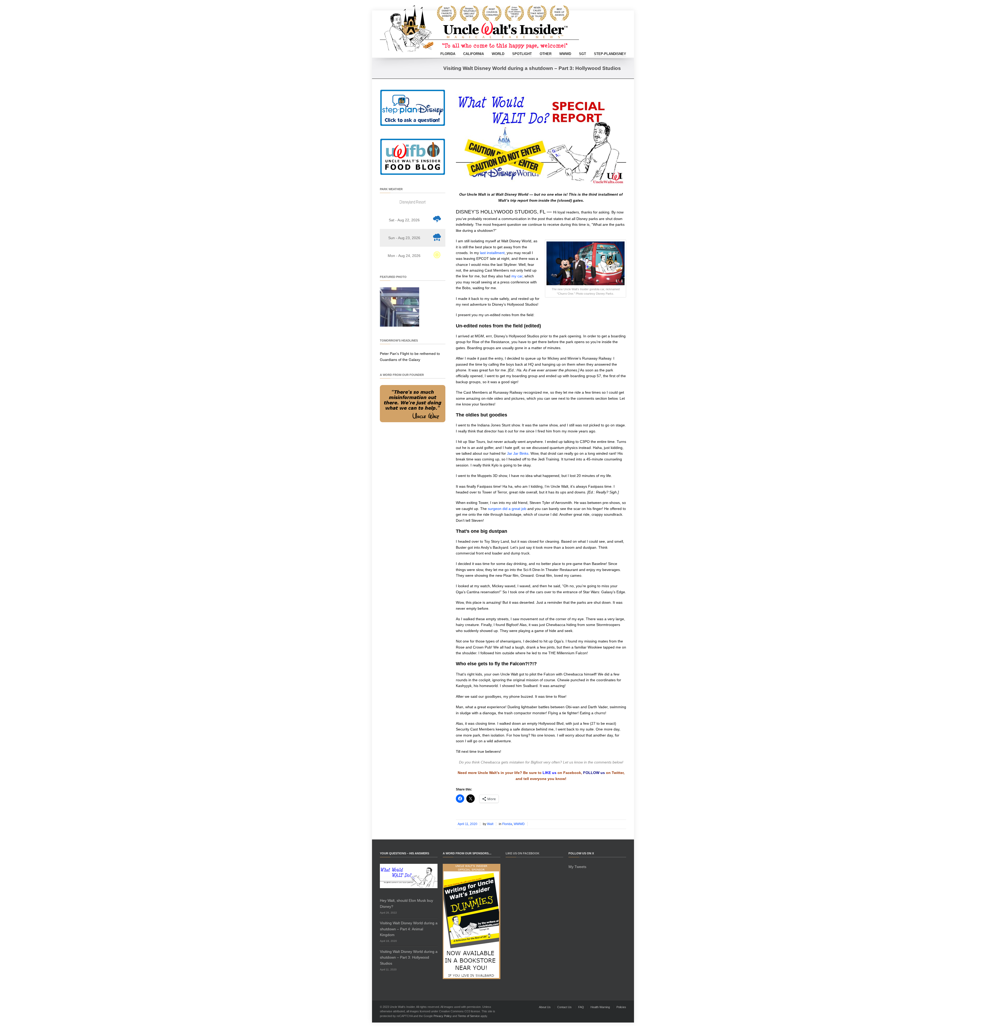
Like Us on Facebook (522, 853)
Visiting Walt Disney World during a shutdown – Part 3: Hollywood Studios (409, 957)
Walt (490, 824)
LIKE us (549, 773)
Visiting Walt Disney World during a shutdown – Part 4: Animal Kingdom (409, 929)
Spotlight (522, 54)
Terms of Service (469, 1016)
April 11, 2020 (467, 824)
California (473, 54)
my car (516, 276)
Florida (447, 54)
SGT (582, 54)
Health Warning (600, 1007)
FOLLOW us (594, 773)
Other (545, 54)
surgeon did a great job (507, 509)
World (498, 54)
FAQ (581, 1007)
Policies (621, 1007)
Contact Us (564, 1007)
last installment (492, 253)
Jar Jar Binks (517, 453)
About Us (545, 1007)
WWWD (565, 54)
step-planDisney (610, 54)
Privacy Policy (443, 1016)
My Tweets (577, 867)
